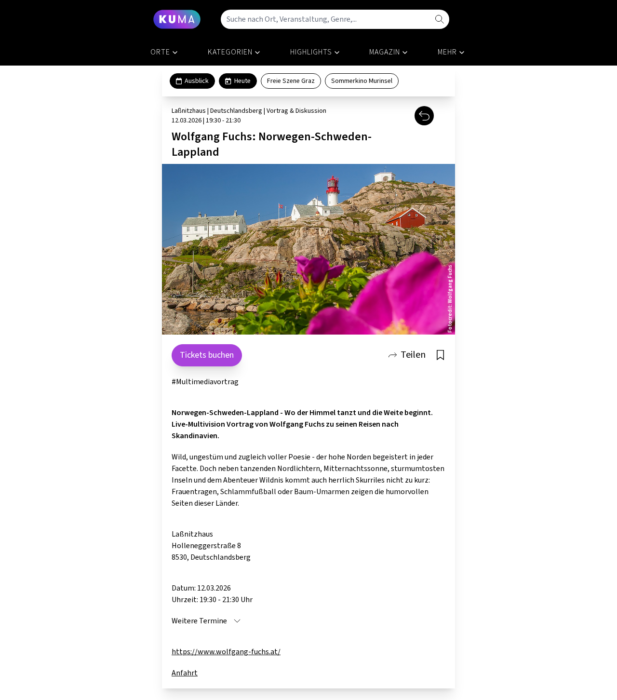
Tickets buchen (207, 355)
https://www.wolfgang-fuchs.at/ (226, 651)
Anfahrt (185, 673)
